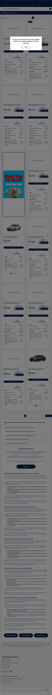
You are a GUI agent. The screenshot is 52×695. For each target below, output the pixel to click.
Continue (26, 47)
